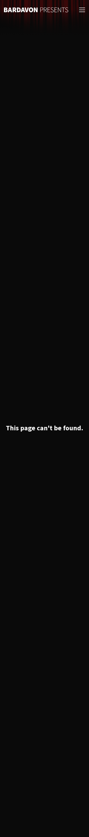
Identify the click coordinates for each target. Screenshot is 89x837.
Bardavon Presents (36, 10)
